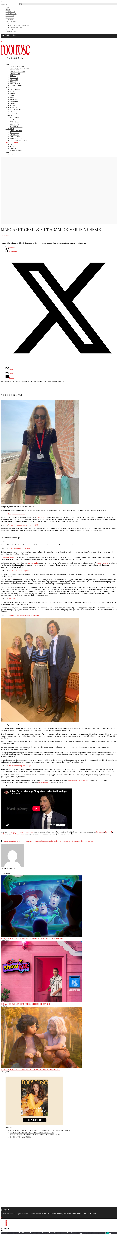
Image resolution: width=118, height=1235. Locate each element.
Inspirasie (14, 134)
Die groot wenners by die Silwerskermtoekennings (35, 1135)
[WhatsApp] (4, 1210)
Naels (12, 103)
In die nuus (15, 136)
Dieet (12, 111)
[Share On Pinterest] (6, 1225)
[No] (110, 1233)
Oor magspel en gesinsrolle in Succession (23, 615)
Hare (12, 97)
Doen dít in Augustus (20, 1137)
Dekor (13, 121)
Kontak (9, 154)
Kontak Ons (11, 31)
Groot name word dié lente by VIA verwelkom (32, 1133)
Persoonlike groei (18, 140)
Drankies (14, 80)
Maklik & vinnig (17, 66)
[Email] (8, 1210)
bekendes (54, 841)
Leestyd (9, 29)
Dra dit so (15, 89)
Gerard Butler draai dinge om (18, 571)
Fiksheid (14, 113)
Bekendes (10, 16)
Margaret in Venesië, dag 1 (17, 514)
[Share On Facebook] (6, 1221)
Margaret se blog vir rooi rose (21, 832)
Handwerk (14, 123)
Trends (13, 93)
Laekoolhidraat (17, 72)
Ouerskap (14, 133)
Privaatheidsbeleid (48, 1214)
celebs (82, 841)
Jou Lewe (10, 20)
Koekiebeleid (91, 1214)
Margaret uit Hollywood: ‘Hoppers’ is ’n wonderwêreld (30, 1070)
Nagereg (14, 78)
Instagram (100, 832)
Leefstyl (10, 18)
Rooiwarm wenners (15, 150)
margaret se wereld (65, 841)
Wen (7, 23)
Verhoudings (16, 131)
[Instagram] (7, 1210)
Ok (107, 1233)
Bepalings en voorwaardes (66, 1214)
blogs (49, 841)
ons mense (88, 841)
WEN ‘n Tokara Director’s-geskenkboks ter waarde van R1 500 (40, 1130)
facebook (108, 832)
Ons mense (14, 117)
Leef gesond (15, 109)
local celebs (42, 841)
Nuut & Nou (15, 83)
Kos (7, 8)
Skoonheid (10, 12)
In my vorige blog (7, 558)
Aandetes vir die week (20, 68)
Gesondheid (11, 14)
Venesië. (41, 517)
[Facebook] (5, 1210)
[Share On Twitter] (6, 1223)
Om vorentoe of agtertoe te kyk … (20, 766)
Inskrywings (16, 27)
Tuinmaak (14, 125)
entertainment (32, 841)
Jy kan (13, 81)
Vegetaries (15, 74)
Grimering (14, 101)
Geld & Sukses (16, 138)
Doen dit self (16, 127)
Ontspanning (11, 22)
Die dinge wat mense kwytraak (19, 548)
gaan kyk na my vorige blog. (78, 780)
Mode (8, 10)
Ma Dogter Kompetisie (20, 25)
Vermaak (76, 841)
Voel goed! (12, 599)
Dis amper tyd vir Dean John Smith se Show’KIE (25, 1004)
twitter (3, 834)
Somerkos (14, 70)
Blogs (13, 146)
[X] (3, 1210)
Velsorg (14, 99)
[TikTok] (1, 1210)
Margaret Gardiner (10, 841)
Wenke (13, 91)
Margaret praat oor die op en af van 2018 (23, 525)
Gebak (13, 76)
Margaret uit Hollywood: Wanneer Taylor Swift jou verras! (32, 938)
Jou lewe (10, 129)
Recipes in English (18, 85)
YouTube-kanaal (19, 834)
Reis (12, 144)
